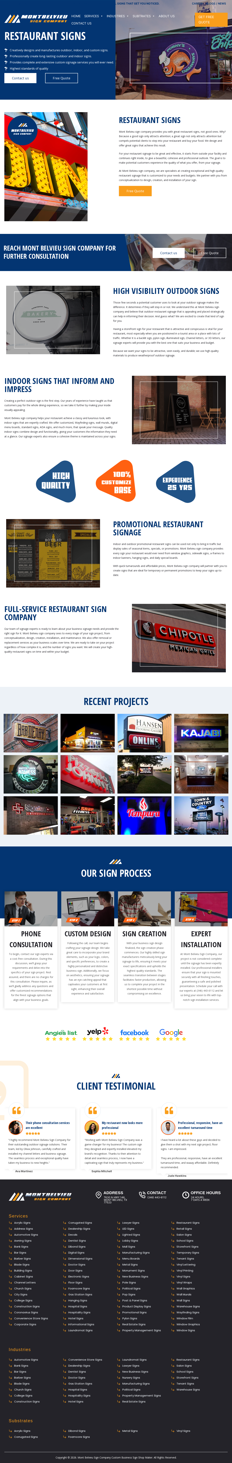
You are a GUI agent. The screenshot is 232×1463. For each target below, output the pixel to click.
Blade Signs (22, 1264)
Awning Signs (23, 1241)
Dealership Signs (79, 1229)
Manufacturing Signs (136, 1252)
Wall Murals (184, 1294)
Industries (116, 16)
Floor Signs (75, 1282)
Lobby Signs (130, 1241)
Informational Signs (81, 1324)
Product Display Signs (136, 1306)
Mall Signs (128, 1246)
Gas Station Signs (80, 1294)
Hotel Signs (75, 1318)
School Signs (185, 1241)
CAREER (197, 3)
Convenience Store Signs (31, 1318)
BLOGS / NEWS (216, 3)
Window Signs (186, 1330)
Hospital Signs (77, 1306)
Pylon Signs (129, 1318)
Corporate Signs (25, 1324)
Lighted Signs (131, 1235)
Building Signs (23, 1270)
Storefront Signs (187, 1246)
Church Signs (23, 1288)
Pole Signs (129, 1282)
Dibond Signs (77, 1246)
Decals (72, 1235)
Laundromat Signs (80, 1330)
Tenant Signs (185, 1258)
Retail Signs (184, 1229)
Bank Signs (21, 1246)
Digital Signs (76, 1252)
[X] (26, 3)
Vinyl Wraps (184, 1282)
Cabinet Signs (23, 1276)
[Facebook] (13, 3)
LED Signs (128, 1229)
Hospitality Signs (79, 1312)
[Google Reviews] (7, 3)
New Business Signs (135, 1276)
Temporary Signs (188, 1252)
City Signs (20, 1294)
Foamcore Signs (79, 1288)
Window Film (185, 1318)
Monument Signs (133, 1270)
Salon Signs (184, 1235)
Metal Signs (130, 1264)
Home (76, 16)
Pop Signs (128, 1294)
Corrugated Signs (80, 1223)
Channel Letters (25, 1282)
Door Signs (75, 1270)
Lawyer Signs (130, 1223)
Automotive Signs (26, 1235)
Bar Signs (20, 1252)
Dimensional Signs (80, 1258)
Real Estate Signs (134, 1324)
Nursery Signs (131, 1377)
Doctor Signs (76, 1264)
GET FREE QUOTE (206, 19)
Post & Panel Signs (134, 1300)
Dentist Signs (77, 1241)
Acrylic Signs (22, 1223)
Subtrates (142, 16)
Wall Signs (183, 1300)
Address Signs (23, 1229)
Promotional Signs (134, 1312)
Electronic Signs (78, 1276)
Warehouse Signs (188, 1306)
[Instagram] (19, 3)
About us (167, 16)
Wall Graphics (186, 1288)
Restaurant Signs (188, 1223)
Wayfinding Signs (188, 1312)
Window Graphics (188, 1324)
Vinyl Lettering (186, 1264)
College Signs (23, 1300)
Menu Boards (131, 1258)
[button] (31, 733)
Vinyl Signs (183, 1276)
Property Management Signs (141, 1330)
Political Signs (131, 1288)
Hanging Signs (77, 1300)
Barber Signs (22, 1258)
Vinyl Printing (185, 1270)
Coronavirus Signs (26, 1312)
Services (91, 16)
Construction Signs (27, 1306)
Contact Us (81, 23)
